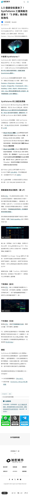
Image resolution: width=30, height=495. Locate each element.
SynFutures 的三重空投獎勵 (9, 482)
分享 (27, 493)
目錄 (5, 493)
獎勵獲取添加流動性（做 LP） (9, 485)
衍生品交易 (4, 393)
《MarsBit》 (20, 378)
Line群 (20, 493)
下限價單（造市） (8, 488)
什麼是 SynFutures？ (7, 478)
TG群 (14, 493)
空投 (2, 24)
